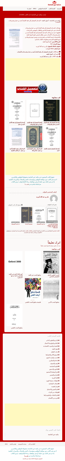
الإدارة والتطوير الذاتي (52, 340)
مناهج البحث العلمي (17, 328)
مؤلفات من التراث (53, 392)
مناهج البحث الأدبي (53, 302)
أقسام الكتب (52, 8)
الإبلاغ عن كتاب (31, 444)
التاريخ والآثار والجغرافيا (52, 355)
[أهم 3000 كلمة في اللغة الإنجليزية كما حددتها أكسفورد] (15, 261)
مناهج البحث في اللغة (34, 275)
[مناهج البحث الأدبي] (51, 289)
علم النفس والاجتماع (52, 389)
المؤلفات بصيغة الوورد (52, 381)
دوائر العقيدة (54, 386)
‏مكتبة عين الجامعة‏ (53, 434)
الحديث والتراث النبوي (52, 358)
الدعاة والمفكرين (53, 360)
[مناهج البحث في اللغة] (33, 262)
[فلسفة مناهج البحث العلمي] (33, 289)
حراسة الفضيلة (15, 224)
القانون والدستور (53, 369)
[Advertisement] (32, 69)
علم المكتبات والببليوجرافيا (51, 395)
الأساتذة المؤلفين (42, 8)
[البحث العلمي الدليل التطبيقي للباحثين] (51, 262)
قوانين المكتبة (13, 444)
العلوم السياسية (54, 366)
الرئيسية (59, 8)
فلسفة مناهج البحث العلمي (33, 302)
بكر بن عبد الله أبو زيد (45, 56)
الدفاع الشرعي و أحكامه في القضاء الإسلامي (42, 231)
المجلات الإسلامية (53, 384)
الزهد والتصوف (41, 222)
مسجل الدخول (50, 245)
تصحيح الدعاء (28, 224)
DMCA (34, 8)
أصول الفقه (45, 20)
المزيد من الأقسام (53, 398)
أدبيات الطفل (54, 352)
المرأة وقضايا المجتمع (52, 372)
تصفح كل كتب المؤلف (14, 205)
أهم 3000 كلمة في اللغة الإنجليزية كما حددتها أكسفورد (16, 275)
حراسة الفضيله (41, 224)
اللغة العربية (55, 378)
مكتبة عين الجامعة (55, 20)
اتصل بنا (29, 8)
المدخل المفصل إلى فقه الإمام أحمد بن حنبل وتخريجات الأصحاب (34, 52)
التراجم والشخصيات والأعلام (52, 221)
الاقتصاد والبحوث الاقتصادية (50, 346)
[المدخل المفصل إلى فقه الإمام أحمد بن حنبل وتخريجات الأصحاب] (15, 38)
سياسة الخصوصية (22, 444)
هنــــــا (27, 184)
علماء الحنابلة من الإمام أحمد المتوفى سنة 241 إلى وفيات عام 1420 (52, 226)
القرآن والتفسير (54, 375)
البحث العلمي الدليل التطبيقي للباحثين (53, 276)
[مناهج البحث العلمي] (15, 315)
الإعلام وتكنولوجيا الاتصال (51, 343)
